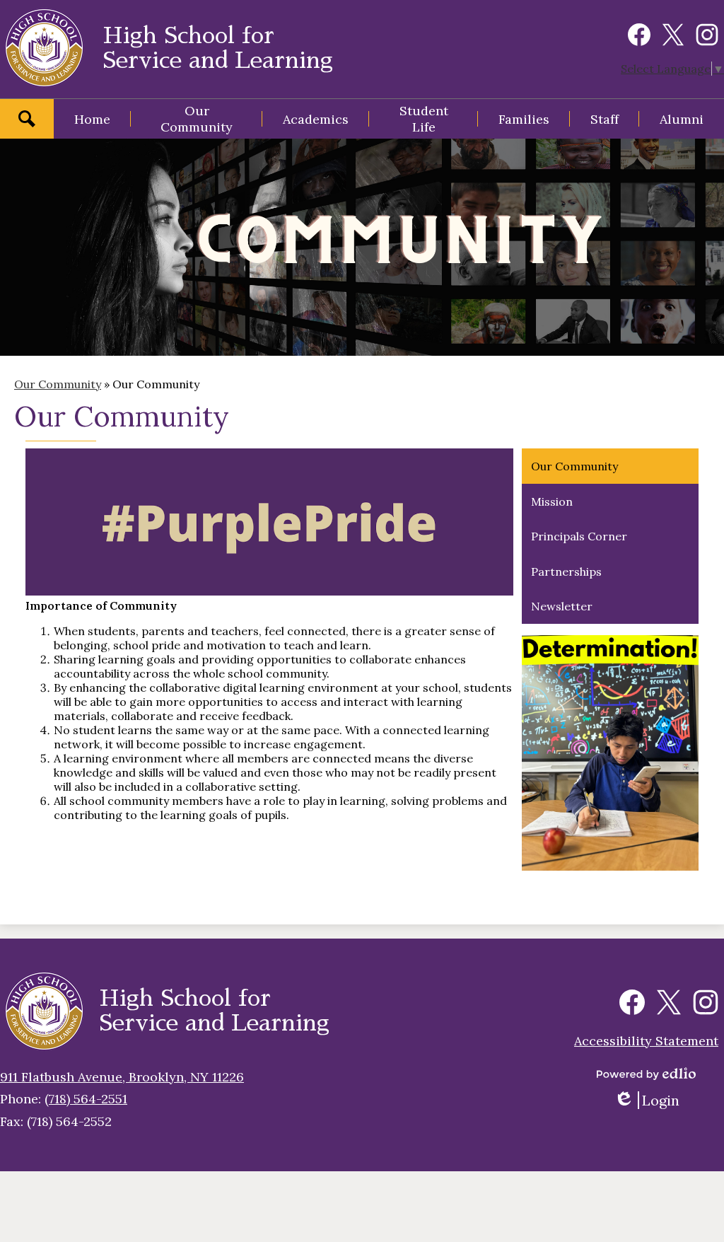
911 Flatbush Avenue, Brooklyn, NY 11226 (122, 1077)
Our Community (57, 384)
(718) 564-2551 (86, 1099)
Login (651, 1100)
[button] (196, 119)
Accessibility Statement (646, 1041)
